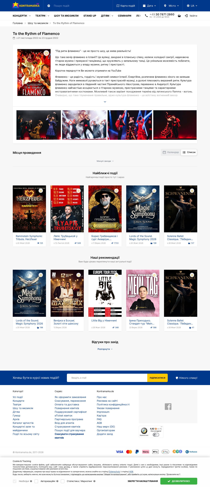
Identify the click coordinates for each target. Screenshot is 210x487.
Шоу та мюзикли (66, 15)
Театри (40, 15)
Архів (16, 419)
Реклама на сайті (107, 400)
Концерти (20, 15)
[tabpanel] (38, 125)
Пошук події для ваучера (70, 430)
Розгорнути (104, 349)
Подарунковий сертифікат (71, 411)
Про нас (102, 397)
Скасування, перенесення (70, 400)
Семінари (124, 15)
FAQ (99, 419)
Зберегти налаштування (143, 481)
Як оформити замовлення (70, 397)
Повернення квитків (67, 408)
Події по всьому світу (26, 433)
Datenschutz (114, 471)
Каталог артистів (23, 422)
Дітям (105, 15)
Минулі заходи (104, 161)
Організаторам (106, 430)
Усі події (18, 397)
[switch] (156, 435)
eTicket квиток (63, 415)
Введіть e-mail (78, 377)
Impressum (103, 411)
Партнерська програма (69, 419)
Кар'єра (101, 415)
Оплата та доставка (67, 404)
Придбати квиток (29, 223)
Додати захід (105, 433)
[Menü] (161, 427)
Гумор (16, 415)
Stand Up (89, 15)
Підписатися (157, 378)
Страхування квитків (67, 426)
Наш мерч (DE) (106, 426)
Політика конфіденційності (113, 404)
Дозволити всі (180, 481)
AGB (99, 422)
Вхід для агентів (64, 422)
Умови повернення (108, 408)
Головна (18, 23)
